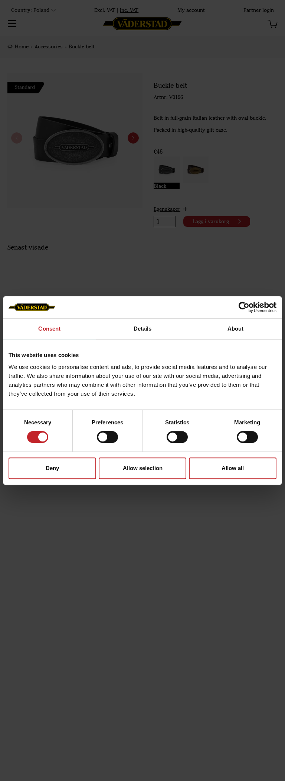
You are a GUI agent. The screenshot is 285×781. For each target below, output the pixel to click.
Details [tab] (143, 328)
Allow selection (143, 468)
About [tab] (235, 328)
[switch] (107, 437)
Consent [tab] (49, 328)
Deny (52, 468)
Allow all (233, 468)
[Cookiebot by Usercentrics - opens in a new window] (244, 307)
